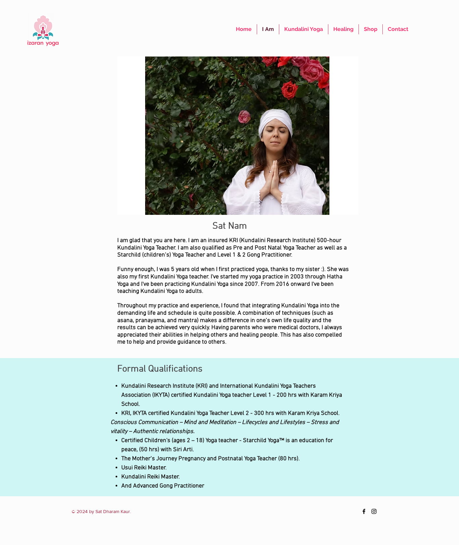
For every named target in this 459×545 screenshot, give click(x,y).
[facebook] (364, 511)
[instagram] (374, 511)
